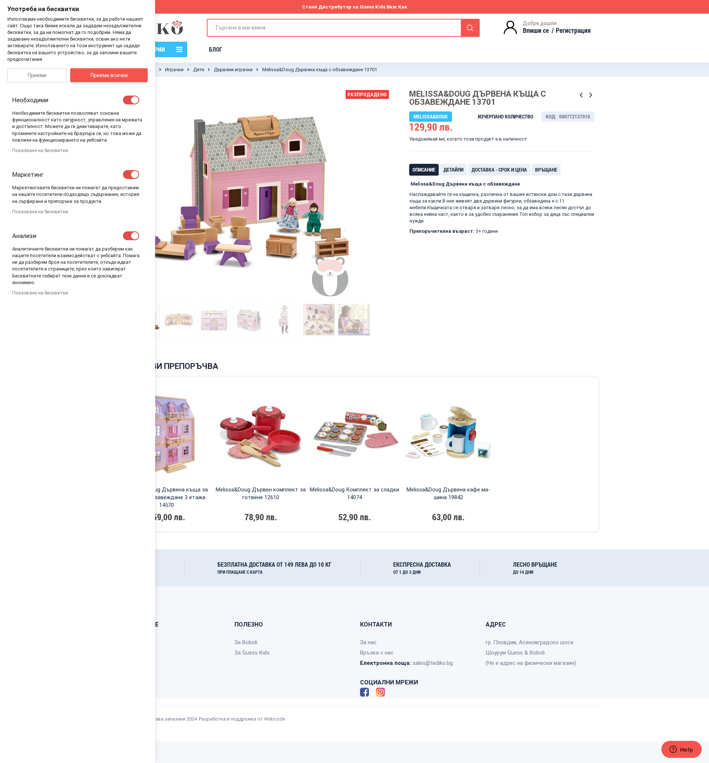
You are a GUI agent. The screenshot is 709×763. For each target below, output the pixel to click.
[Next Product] (590, 95)
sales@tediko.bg (432, 663)
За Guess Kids (252, 652)
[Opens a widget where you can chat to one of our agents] (681, 750)
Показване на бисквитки (40, 150)
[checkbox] (131, 100)
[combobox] (343, 28)
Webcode (274, 719)
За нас (368, 642)
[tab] (424, 170)
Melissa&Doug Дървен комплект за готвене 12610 (260, 493)
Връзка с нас (377, 652)
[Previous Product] (581, 95)
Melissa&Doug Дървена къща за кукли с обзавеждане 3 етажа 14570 (167, 497)
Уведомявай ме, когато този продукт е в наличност (468, 139)
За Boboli (245, 642)
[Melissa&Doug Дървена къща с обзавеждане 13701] (179, 320)
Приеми (37, 75)
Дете (198, 69)
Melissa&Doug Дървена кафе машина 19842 (448, 493)
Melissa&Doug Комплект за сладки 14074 (354, 493)
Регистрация (573, 30)
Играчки (174, 69)
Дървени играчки (233, 69)
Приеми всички (109, 75)
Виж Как (397, 7)
